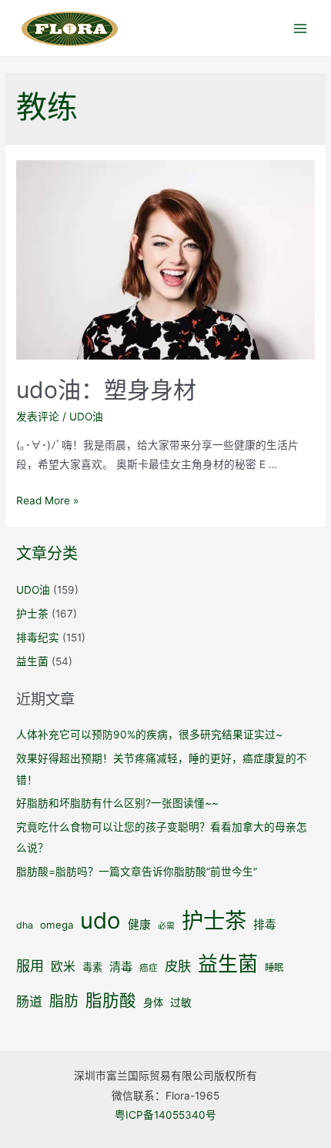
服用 (30, 965)
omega (56, 925)
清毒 (120, 966)
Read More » (47, 500)
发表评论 (37, 416)
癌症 (148, 967)
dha (24, 925)
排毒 (264, 925)
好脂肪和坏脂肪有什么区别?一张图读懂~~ (117, 803)
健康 (139, 925)
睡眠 (274, 967)
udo (100, 920)
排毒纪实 (37, 637)
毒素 (92, 967)
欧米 (63, 966)
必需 (166, 926)
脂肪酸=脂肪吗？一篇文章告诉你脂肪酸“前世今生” (136, 871)
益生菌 (32, 661)
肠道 (29, 1001)
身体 (153, 1002)
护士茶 (32, 613)
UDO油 (86, 416)
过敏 (181, 1002)
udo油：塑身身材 (106, 389)
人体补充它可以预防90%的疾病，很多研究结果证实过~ (149, 734)
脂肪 (64, 1001)
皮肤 (178, 966)
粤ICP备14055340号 (165, 1115)
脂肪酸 (110, 1000)
